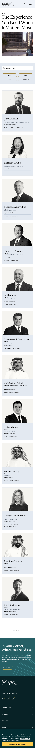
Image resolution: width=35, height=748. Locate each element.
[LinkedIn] (8, 698)
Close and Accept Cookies (17, 744)
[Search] (25, 4)
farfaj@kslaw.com (8, 477)
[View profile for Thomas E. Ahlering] (17, 243)
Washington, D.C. (8, 128)
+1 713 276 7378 (14, 614)
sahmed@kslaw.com (9, 301)
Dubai (5, 436)
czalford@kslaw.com (9, 521)
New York (6, 525)
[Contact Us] (3, 698)
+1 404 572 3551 (13, 526)
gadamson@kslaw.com (10, 124)
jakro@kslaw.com (8, 345)
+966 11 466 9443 (14, 392)
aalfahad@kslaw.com (9, 389)
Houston (6, 216)
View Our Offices (7, 667)
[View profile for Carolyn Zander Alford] (17, 509)
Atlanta (6, 172)
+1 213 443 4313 (16, 348)
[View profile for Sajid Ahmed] (17, 287)
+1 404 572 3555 (13, 172)
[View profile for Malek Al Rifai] (17, 419)
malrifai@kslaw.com (9, 433)
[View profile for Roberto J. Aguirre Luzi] (17, 199)
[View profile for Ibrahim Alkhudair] (17, 553)
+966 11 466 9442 (14, 480)
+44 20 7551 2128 (13, 304)
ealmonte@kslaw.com (10, 611)
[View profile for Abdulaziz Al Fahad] (17, 375)
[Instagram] (13, 698)
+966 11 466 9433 (14, 570)
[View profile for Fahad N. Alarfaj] (17, 463)
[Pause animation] (28, 51)
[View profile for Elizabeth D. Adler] (17, 155)
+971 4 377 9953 (12, 436)
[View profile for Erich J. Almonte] (17, 597)
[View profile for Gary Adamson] (17, 111)
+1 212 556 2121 (14, 525)
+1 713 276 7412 (14, 216)
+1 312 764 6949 (14, 260)
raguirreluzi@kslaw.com (10, 213)
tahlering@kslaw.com (9, 257)
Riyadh (6, 392)
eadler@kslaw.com (9, 169)
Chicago (6, 260)
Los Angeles (7, 348)
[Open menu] (30, 4)
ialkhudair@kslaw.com (10, 567)
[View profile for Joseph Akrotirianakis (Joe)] (17, 331)
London (6, 304)
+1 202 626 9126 (18, 128)
